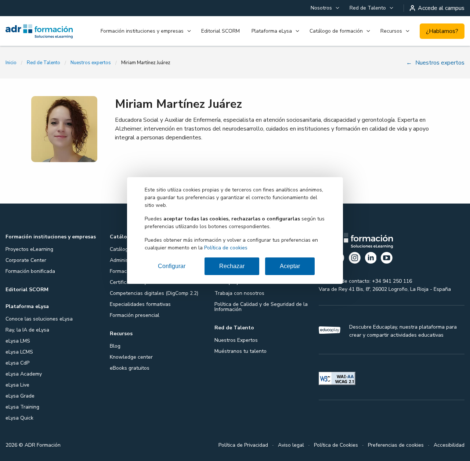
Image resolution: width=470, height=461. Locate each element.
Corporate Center (26, 260)
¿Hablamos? (442, 31)
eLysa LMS (18, 340)
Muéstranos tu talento (240, 351)
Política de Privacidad (243, 445)
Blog (115, 346)
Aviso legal (291, 445)
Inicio (11, 62)
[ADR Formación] (39, 31)
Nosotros (321, 7)
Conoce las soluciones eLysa (39, 318)
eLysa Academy (24, 373)
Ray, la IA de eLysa (27, 329)
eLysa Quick (19, 417)
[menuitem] (324, 8)
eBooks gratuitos (129, 368)
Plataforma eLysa (272, 31)
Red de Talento (368, 7)
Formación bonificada (30, 271)
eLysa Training (22, 406)
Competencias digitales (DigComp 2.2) (154, 293)
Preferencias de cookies (396, 445)
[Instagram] (355, 259)
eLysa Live (17, 384)
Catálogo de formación (336, 31)
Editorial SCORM (220, 31)
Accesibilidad (449, 445)
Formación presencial (134, 315)
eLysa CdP (17, 362)
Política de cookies (225, 247)
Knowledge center (131, 357)
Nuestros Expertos (236, 340)
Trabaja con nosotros (239, 293)
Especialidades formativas (140, 304)
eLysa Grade (20, 395)
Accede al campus (441, 8)
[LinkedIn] (371, 259)
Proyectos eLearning (29, 249)
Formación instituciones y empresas (142, 31)
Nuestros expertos (90, 62)
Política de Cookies (336, 445)
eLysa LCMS (19, 351)
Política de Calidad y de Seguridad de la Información (261, 307)
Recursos (391, 31)
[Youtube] (387, 259)
